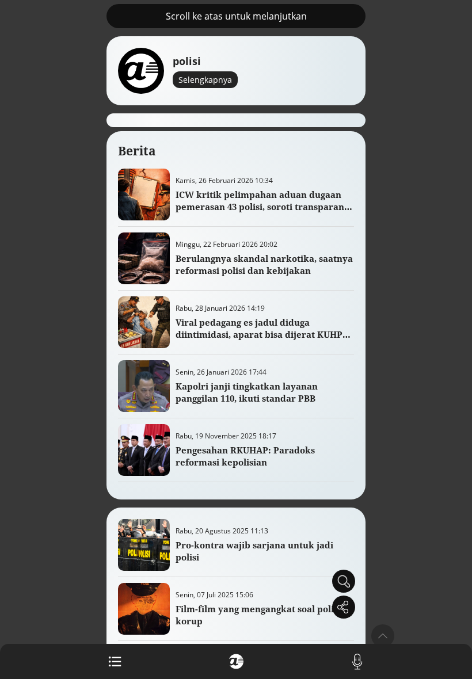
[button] (382, 635)
